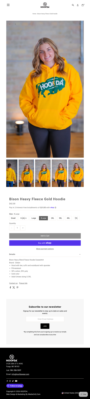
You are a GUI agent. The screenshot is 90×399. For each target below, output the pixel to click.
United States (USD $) (72, 393)
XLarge (43, 218)
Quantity (12, 223)
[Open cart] (82, 5)
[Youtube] (16, 381)
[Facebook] (7, 381)
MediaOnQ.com (34, 394)
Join (45, 326)
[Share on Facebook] (10, 288)
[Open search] (73, 5)
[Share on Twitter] (14, 288)
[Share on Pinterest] (17, 288)
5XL (77, 218)
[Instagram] (10, 381)
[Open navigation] (8, 5)
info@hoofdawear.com (20, 374)
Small (13, 218)
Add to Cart (45, 236)
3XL (60, 218)
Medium (24, 218)
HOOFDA (23, 391)
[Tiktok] (13, 381)
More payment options (45, 249)
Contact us (13, 283)
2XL (52, 218)
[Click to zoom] (80, 24)
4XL (68, 218)
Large (34, 218)
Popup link (23, 283)
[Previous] (9, 24)
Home (34, 14)
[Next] (15, 24)
